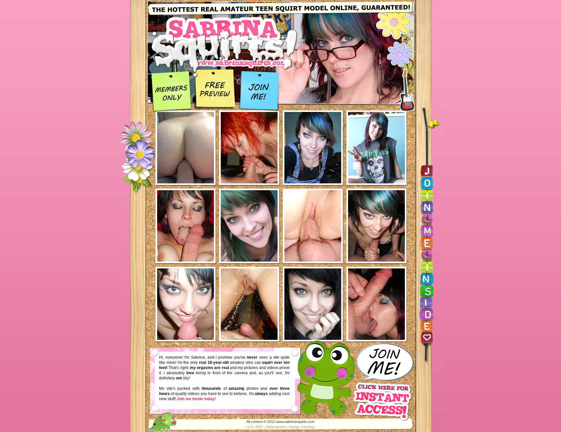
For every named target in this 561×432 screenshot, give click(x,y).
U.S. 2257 (255, 427)
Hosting (308, 427)
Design (294, 427)
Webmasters (276, 427)
